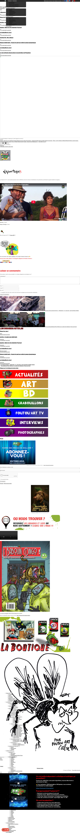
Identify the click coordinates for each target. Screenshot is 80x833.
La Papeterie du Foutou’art (13, 715)
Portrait (12, 768)
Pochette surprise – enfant (18, 741)
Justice (12, 763)
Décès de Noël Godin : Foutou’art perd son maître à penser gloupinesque (18, 42)
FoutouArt (2, 145)
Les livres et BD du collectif (13, 712)
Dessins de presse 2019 (15, 775)
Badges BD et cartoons (17, 719)
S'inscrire (1, 483)
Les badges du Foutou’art (15, 717)
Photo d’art (13, 789)
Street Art (12, 792)
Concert (12, 784)
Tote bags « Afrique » (17, 743)
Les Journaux (13, 796)
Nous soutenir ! (9, 26)
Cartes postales (13, 723)
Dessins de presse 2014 (15, 780)
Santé (12, 814)
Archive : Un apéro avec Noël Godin (8, 337)
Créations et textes (9, 16)
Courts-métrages (12, 19)
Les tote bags (13, 742)
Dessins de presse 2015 (15, 779)
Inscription (13, 754)
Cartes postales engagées (17, 728)
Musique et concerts (12, 830)
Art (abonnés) (11, 2)
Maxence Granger (3, 350)
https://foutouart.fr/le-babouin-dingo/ (23, 615)
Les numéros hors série (15, 797)
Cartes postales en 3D (17, 736)
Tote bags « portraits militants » (19, 744)
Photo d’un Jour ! (4, 331)
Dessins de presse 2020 (15, 774)
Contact (9, 695)
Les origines (10, 697)
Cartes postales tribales (17, 735)
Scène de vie (13, 769)
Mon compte (13, 753)
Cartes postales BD (16, 726)
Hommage (13, 807)
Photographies (11, 25)
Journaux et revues (11, 705)
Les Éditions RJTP (14, 714)
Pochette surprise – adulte (17, 740)
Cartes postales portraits (17, 734)
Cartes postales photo (17, 732)
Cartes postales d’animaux (18, 724)
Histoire (12, 760)
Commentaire (3, 276)
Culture (12, 757)
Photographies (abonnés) (13, 5)
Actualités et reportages (10, 7)
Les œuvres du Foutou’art (13, 746)
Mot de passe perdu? (8, 483)
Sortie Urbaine (13, 791)
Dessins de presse (12, 12)
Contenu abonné (9, 750)
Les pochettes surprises (15, 738)
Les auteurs (10, 694)
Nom (1, 285)
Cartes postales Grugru (17, 729)
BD (9, 18)
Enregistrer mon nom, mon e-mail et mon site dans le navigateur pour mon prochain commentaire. (19, 292)
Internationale (13, 809)
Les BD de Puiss (14, 713)
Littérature (11, 21)
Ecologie (12, 803)
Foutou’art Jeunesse (12, 708)
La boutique (8, 701)
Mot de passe (2, 470)
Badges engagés (16, 720)
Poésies (10, 22)
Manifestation (13, 786)
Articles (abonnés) (11, 756)
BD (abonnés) (11, 3)
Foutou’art (8, 693)
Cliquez (12, 235)
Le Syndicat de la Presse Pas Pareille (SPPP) (16, 700)
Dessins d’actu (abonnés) (13, 4)
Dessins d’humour (12, 20)
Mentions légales (40, 768)
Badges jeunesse (14, 709)
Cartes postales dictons (17, 727)
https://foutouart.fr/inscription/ (48, 465)
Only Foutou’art (14, 788)
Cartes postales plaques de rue (18, 733)
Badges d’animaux (16, 718)
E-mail (1, 288)
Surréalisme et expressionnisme (16, 771)
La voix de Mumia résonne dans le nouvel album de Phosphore (15, 53)
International (13, 762)
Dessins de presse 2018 (15, 776)
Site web (1, 290)
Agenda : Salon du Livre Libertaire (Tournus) (11, 27)
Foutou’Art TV (12, 13)
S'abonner (10, 0)
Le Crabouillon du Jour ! (6, 32)
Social (12, 765)
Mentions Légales (11, 698)
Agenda (9, 800)
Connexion (15, 0)
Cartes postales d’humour (17, 730)
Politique (12, 764)
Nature (12, 787)
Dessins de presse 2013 (15, 781)
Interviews (11, 14)
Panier (12, 704)
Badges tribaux (16, 722)
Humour (12, 761)
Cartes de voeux (16, 737)
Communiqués (12, 11)
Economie (12, 759)
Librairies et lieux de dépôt (13, 699)
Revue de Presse (12, 15)
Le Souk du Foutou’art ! (12, 703)
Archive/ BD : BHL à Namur (6, 37)
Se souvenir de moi (4, 479)
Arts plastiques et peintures (14, 17)
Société (12, 766)
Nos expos (10, 696)
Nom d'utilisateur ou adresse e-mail (6, 467)
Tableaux (12, 749)
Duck (1, 333)
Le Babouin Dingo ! (14, 707)
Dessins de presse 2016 (15, 778)
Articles (10, 10)
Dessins (12, 747)
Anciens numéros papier (13, 6)
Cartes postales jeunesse (15, 710)
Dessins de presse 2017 (15, 777)
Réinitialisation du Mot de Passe (17, 755)
